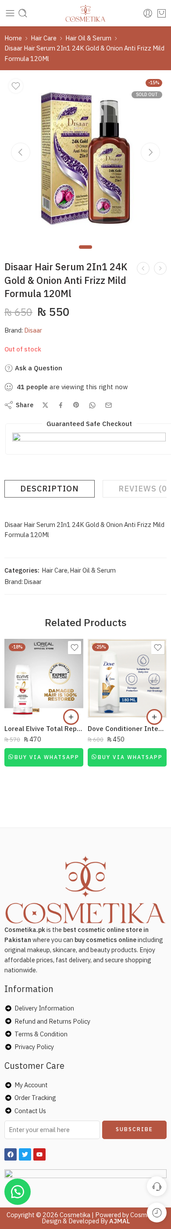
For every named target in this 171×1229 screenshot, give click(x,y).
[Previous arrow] (20, 152)
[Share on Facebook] (60, 405)
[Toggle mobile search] (23, 13)
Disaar (33, 330)
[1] (85, 156)
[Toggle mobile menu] (10, 13)
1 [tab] (86, 254)
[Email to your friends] (108, 405)
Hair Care (44, 38)
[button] (71, 717)
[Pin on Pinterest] (76, 404)
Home (13, 38)
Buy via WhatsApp (46, 757)
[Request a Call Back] (157, 1186)
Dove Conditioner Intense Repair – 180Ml (127, 728)
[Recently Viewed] (157, 1212)
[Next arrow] (150, 152)
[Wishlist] (16, 86)
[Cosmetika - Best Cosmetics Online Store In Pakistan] (85, 13)
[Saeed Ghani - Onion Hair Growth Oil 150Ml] (160, 268)
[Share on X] (45, 405)
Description (49, 489)
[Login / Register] (147, 13)
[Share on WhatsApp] (92, 405)
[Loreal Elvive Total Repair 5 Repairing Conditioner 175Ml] (43, 678)
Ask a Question (37, 368)
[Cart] (162, 13)
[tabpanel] (85, 158)
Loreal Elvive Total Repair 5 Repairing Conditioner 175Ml (43, 728)
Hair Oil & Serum (88, 38)
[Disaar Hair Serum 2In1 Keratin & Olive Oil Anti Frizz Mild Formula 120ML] (143, 268)
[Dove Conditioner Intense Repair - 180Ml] (127, 678)
